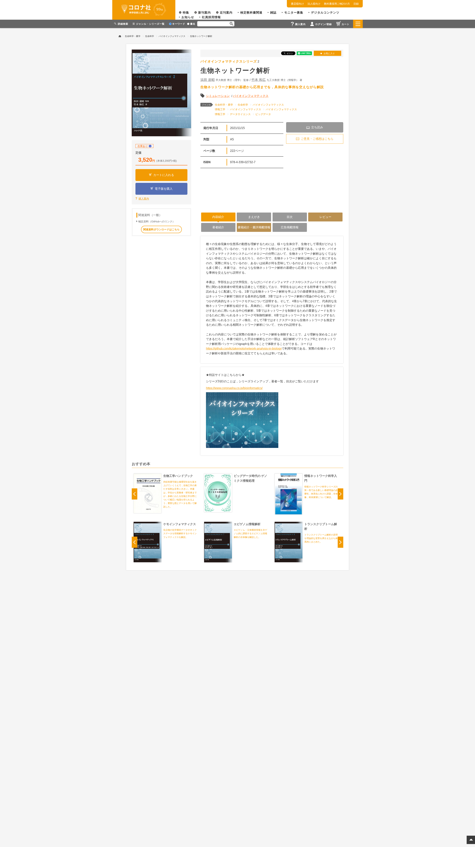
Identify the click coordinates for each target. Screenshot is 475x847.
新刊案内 (204, 12)
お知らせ (187, 17)
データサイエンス (240, 114)
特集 (186, 12)
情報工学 (220, 109)
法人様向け (313, 3)
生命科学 (149, 36)
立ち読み (317, 127)
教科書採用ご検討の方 (337, 3)
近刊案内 (226, 12)
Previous (134, 494)
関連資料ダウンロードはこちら (161, 229)
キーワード (178, 23)
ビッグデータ (263, 114)
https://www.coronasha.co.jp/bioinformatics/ (234, 388)
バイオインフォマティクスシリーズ (228, 61)
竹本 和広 (258, 80)
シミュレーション (218, 95)
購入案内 (144, 198)
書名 (192, 23)
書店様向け (297, 3)
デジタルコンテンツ (325, 12)
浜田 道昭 (207, 80)
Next (340, 494)
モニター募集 (293, 12)
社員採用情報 (211, 17)
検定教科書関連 (251, 12)
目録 (356, 3)
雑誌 (273, 12)
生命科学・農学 (132, 36)
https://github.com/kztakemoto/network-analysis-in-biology (244, 348)
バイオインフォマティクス (172, 36)
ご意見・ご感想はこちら (317, 138)
